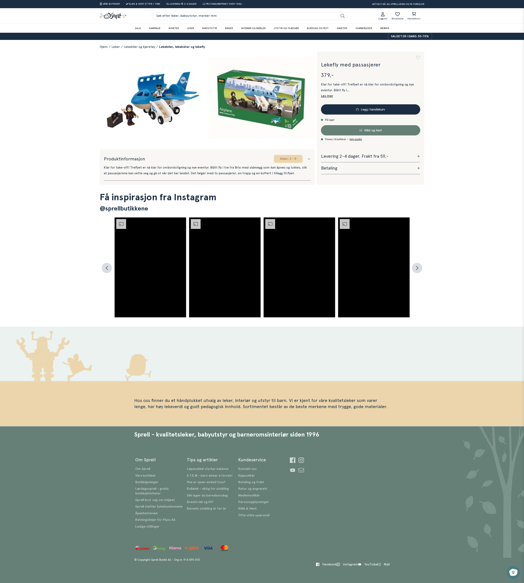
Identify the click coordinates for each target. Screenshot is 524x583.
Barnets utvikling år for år (206, 508)
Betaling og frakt (251, 482)
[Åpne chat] (513, 572)
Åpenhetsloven (146, 513)
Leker (190, 28)
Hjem (104, 46)
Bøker (229, 28)
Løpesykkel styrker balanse (207, 468)
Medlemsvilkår (249, 495)
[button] (418, 58)
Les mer (327, 96)
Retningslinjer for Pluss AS (155, 519)
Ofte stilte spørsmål (254, 515)
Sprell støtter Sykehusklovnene (158, 506)
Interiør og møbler (253, 28)
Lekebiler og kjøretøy (139, 46)
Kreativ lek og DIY (200, 502)
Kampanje (154, 28)
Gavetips (342, 28)
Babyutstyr (209, 28)
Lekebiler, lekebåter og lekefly (182, 46)
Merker (384, 28)
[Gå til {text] (292, 460)
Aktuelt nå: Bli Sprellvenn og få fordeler (398, 4)
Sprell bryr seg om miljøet (155, 500)
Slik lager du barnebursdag (207, 495)
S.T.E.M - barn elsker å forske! (210, 475)
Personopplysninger (253, 502)
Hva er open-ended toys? (206, 482)
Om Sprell (142, 468)
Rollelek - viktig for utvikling (208, 488)
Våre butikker (145, 475)
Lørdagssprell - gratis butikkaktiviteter (152, 491)
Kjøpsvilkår (246, 475)
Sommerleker (364, 28)
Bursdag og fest (318, 28)
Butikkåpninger (146, 482)
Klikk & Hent (247, 508)
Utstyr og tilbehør (286, 28)
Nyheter (174, 28)
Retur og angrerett (252, 488)
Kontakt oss (247, 468)
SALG (138, 28)
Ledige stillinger (147, 526)
